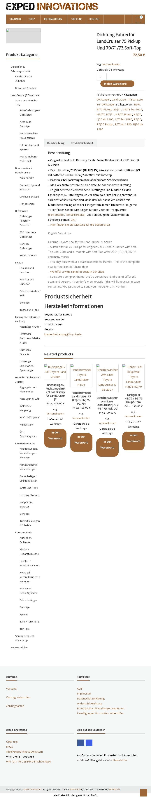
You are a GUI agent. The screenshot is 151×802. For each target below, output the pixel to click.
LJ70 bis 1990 (123, 119)
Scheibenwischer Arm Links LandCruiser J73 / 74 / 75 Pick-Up (107, 403)
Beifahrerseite (75, 214)
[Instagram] (89, 743)
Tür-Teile (25, 628)
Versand (11, 688)
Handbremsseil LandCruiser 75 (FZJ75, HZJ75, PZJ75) (81, 398)
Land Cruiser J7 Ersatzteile (127, 99)
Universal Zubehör (25, 88)
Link (73, 219)
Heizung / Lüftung (30, 495)
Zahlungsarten (15, 706)
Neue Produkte (19, 647)
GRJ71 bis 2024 (132, 109)
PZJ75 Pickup (105, 124)
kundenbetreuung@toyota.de (63, 334)
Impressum (84, 693)
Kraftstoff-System (30, 417)
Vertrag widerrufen (18, 697)
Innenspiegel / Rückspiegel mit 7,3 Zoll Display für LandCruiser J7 (55, 392)
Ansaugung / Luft (29, 398)
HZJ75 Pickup (123, 114)
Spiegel (24, 614)
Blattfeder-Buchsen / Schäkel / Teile (30, 338)
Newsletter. (120, 760)
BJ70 (137, 104)
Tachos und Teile (29, 309)
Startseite (15, 19)
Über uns (76, 19)
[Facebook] (80, 743)
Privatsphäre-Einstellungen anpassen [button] (100, 708)
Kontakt (94, 19)
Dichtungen (103, 99)
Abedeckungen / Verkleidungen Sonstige (29, 453)
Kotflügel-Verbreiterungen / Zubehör (30, 577)
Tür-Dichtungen (106, 104)
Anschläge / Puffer (30, 326)
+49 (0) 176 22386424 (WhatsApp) (28, 761)
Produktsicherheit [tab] (82, 143)
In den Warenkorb (115, 83)
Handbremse (27, 203)
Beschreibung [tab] (55, 143)
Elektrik (19, 262)
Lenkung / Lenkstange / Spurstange (27, 366)
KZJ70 (137, 114)
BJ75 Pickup (104, 109)
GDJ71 (117, 109)
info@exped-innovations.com (24, 751)
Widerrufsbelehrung (89, 703)
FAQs (9, 746)
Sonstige (25, 302)
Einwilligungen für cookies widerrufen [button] (100, 713)
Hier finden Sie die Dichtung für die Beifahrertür (80, 224)
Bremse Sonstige (29, 196)
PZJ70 (137, 119)
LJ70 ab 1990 (105, 119)
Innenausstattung (25, 443)
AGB (79, 688)
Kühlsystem (26, 424)
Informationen (53, 19)
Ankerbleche (27, 178)
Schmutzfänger (28, 600)
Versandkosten (111, 64)
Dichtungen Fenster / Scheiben (26, 221)
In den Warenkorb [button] (55, 435)
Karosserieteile (23, 532)
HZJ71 (110, 114)
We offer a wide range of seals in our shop (77, 271)
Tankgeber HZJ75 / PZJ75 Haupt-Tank (133, 398)
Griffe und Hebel (29, 487)
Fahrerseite (56, 214)
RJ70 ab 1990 (123, 124)
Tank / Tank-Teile (29, 621)
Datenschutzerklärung (91, 698)
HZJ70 (101, 114)
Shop (32, 19)
